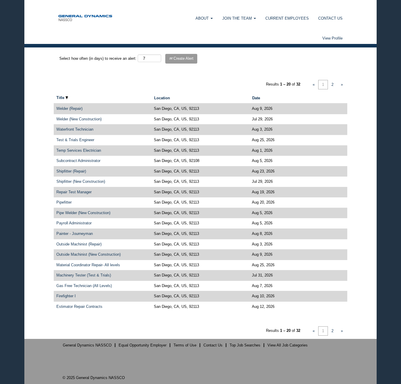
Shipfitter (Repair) (71, 171)
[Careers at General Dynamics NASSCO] (85, 18)
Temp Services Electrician (78, 150)
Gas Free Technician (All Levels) (84, 286)
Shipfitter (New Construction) (80, 181)
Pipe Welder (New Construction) (83, 213)
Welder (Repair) (69, 108)
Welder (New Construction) (79, 119)
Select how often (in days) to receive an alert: (98, 58)
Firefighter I (66, 296)
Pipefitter (64, 202)
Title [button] (60, 97)
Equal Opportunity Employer (142, 345)
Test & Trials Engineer (75, 140)
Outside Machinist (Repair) (79, 244)
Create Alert (182, 58)
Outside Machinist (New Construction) (88, 254)
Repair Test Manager (74, 192)
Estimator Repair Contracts (79, 306)
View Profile (332, 38)
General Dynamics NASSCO (87, 345)
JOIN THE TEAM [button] (237, 18)
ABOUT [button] (203, 18)
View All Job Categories (287, 345)
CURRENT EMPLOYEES (287, 18)
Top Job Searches (245, 345)
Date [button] (256, 98)
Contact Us (213, 345)
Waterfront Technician (74, 129)
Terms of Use (184, 345)
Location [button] (162, 98)
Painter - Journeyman (74, 233)
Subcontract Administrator (78, 160)
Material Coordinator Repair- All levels (88, 265)
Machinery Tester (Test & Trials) (83, 275)
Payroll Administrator (74, 223)
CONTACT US (330, 18)
